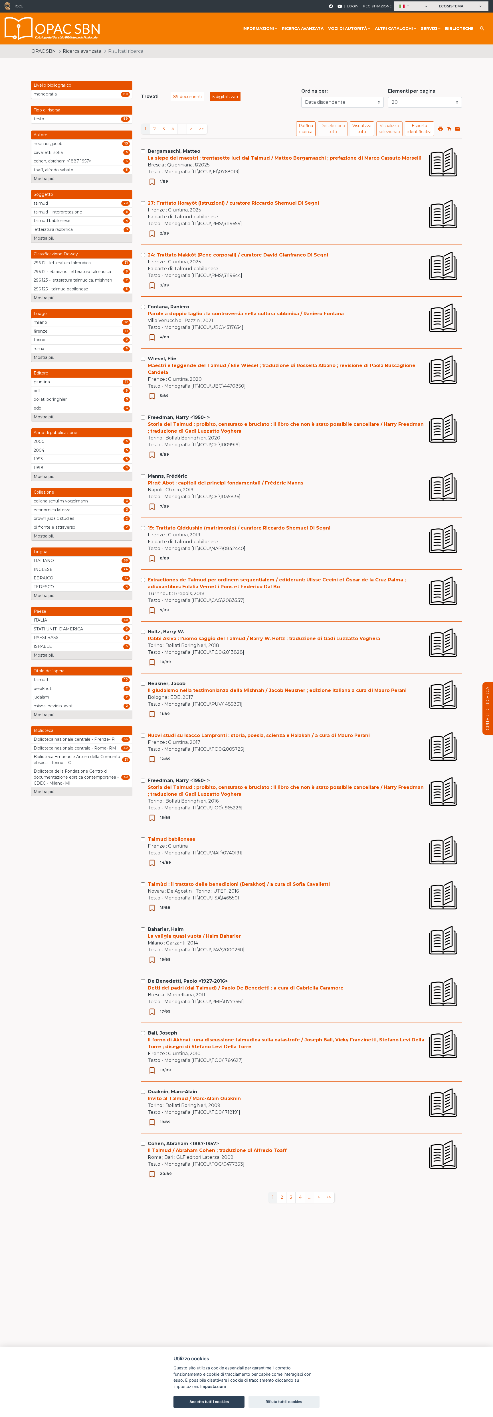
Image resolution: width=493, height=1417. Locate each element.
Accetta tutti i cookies (209, 1401)
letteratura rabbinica (53, 229)
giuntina (42, 381)
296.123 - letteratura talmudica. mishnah (73, 280)
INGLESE (43, 569)
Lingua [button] (40, 551)
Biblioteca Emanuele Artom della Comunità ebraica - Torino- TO (77, 759)
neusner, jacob (48, 143)
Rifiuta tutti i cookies (284, 1401)
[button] (414, 6)
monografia (45, 94)
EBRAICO (43, 578)
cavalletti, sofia (48, 152)
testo (39, 118)
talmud (41, 203)
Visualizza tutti (361, 128)
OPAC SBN (43, 51)
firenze (41, 331)
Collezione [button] (44, 492)
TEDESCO (44, 586)
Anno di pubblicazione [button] (55, 432)
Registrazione (377, 6)
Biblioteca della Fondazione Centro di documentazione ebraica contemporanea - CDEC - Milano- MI (76, 777)
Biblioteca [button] (43, 730)
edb (37, 408)
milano (40, 322)
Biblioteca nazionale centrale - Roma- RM (75, 748)
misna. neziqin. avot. (54, 705)
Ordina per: (314, 91)
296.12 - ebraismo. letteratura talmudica (72, 271)
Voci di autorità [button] (347, 28)
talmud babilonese (52, 220)
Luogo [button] (40, 313)
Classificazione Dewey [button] (56, 253)
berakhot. (43, 688)
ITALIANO (44, 560)
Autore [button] (40, 134)
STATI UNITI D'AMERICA (58, 629)
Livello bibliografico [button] (52, 85)
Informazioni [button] (258, 28)
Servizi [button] (429, 28)
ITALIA (40, 620)
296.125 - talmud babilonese (61, 289)
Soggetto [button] (43, 194)
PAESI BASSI (47, 637)
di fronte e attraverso (54, 527)
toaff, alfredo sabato (53, 169)
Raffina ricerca (306, 128)
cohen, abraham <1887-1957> (62, 161)
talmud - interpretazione (58, 212)
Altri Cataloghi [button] (394, 28)
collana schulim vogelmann (61, 501)
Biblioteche (459, 28)
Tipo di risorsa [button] (47, 110)
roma (39, 348)
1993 (38, 458)
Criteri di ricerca (487, 708)
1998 (38, 467)
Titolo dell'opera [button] (49, 670)
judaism (41, 697)
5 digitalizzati (225, 96)
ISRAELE (43, 646)
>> (201, 128)
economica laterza (52, 509)
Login (352, 6)
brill (37, 390)
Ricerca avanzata (303, 28)
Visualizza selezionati (389, 128)
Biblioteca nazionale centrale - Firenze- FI (75, 739)
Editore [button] (41, 373)
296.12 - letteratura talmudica (62, 262)
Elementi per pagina (411, 91)
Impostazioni (213, 1386)
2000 (39, 441)
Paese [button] (40, 611)
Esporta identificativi (419, 128)
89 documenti (187, 96)
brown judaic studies (54, 518)
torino (39, 339)
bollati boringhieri (51, 399)
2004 (39, 450)
